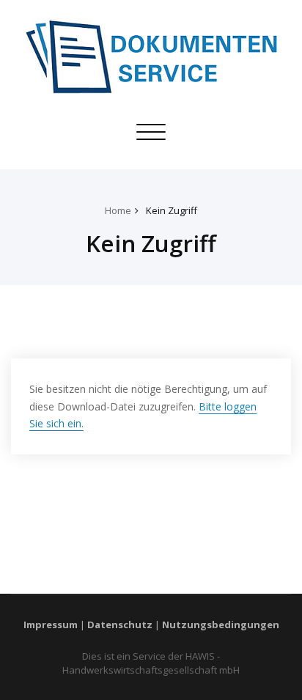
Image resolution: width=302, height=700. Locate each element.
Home (118, 210)
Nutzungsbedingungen (220, 624)
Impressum (50, 624)
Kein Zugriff (171, 210)
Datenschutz (119, 624)
